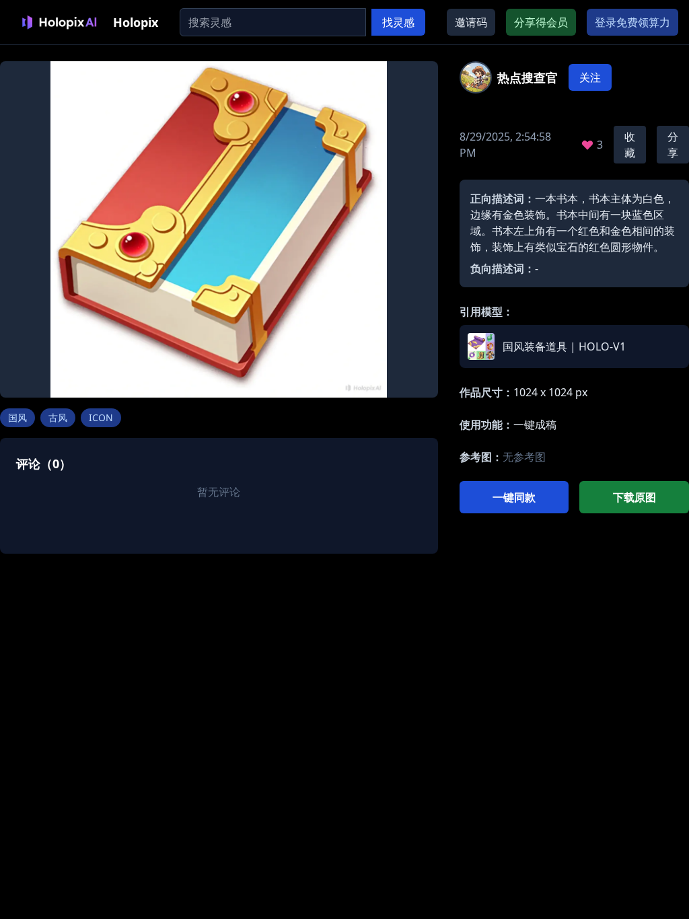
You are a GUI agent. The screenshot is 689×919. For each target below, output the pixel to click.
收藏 (629, 144)
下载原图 (634, 497)
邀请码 (471, 22)
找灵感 (398, 22)
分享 (672, 144)
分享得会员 (541, 22)
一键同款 (514, 497)
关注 (590, 77)
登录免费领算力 (632, 22)
